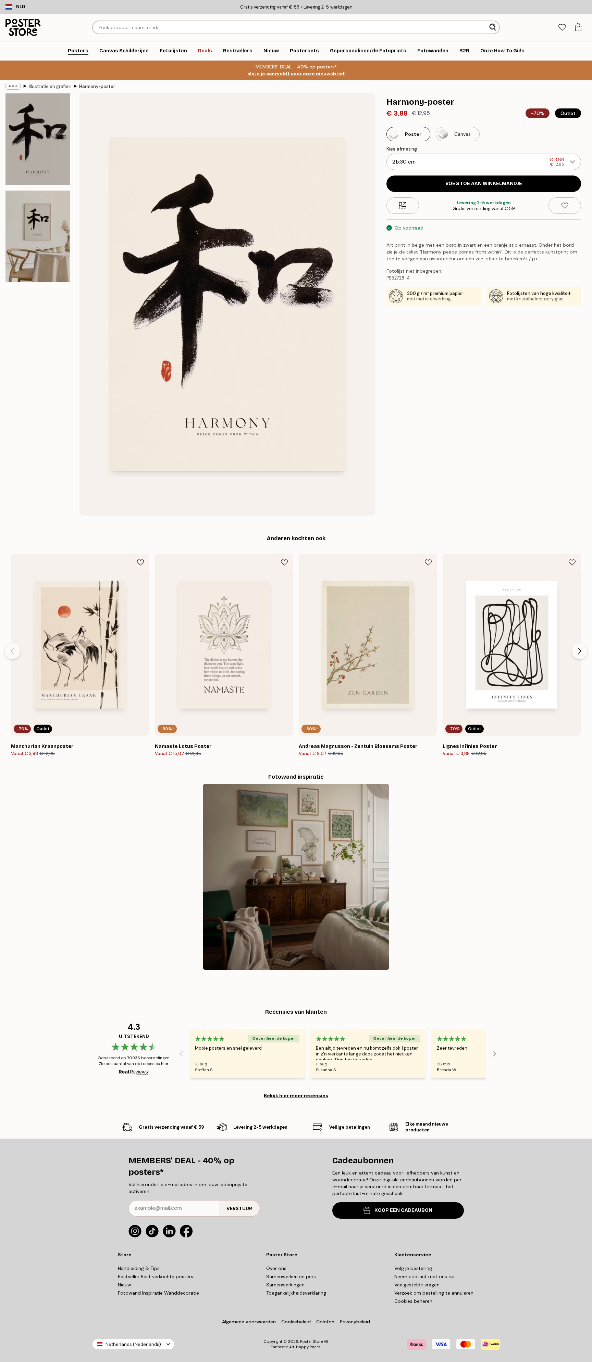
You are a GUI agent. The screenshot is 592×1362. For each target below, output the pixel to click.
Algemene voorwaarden (249, 1322)
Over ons (276, 1268)
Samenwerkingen (285, 1285)
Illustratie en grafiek (50, 86)
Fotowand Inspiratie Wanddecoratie (158, 1293)
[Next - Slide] (579, 651)
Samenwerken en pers (291, 1276)
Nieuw (124, 1285)
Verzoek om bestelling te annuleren (433, 1293)
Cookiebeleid (296, 1322)
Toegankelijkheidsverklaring (296, 1293)
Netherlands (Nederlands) (133, 1344)
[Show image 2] (37, 236)
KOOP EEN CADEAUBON (403, 1210)
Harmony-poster (97, 86)
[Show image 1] (37, 139)
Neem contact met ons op (424, 1276)
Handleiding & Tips (139, 1268)
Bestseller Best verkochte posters (155, 1276)
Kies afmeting (401, 149)
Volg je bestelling (413, 1268)
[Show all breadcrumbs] (13, 86)
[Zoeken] (493, 27)
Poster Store (311, 1341)
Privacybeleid (355, 1322)
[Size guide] (402, 205)
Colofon (325, 1322)
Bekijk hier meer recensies (296, 1095)
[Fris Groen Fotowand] (296, 877)
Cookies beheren (413, 1301)
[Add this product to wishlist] (564, 205)
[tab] (562, 27)
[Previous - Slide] (12, 651)
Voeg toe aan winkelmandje (483, 183)
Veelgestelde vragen (417, 1285)
